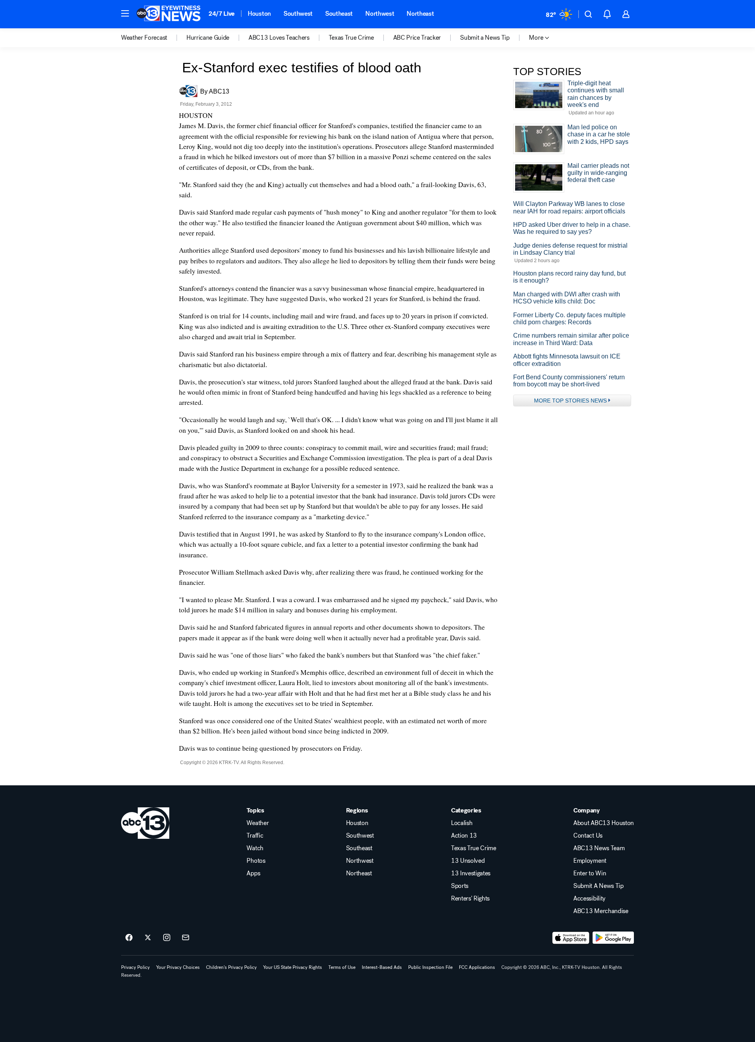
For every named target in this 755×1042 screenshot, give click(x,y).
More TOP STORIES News (570, 400)
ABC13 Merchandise (600, 911)
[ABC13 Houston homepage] (168, 14)
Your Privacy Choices (178, 967)
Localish (461, 823)
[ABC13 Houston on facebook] (129, 938)
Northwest (379, 13)
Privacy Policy (135, 967)
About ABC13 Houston (603, 823)
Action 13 (464, 835)
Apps (253, 873)
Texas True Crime (473, 848)
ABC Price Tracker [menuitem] (417, 37)
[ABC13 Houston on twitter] (148, 938)
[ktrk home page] (145, 823)
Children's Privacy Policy (231, 967)
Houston (259, 13)
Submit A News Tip (598, 886)
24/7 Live (221, 13)
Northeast (420, 13)
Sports (459, 886)
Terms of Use (341, 967)
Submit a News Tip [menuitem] (485, 37)
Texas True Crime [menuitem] (351, 37)
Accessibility (589, 898)
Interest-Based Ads (382, 967)
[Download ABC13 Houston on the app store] (571, 938)
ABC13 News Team (598, 848)
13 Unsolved (467, 861)
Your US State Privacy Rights (292, 967)
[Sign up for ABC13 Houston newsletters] (185, 938)
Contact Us (587, 835)
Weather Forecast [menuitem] (144, 37)
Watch (255, 848)
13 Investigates (470, 873)
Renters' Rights (470, 898)
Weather (258, 823)
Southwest (298, 13)
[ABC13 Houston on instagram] (167, 938)
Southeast (339, 13)
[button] (125, 13)
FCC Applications (477, 967)
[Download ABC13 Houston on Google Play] (613, 938)
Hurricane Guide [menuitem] (207, 37)
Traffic (255, 835)
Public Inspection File (430, 967)
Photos (256, 861)
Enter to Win (589, 873)
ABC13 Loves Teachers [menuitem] (279, 37)
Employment (589, 861)
